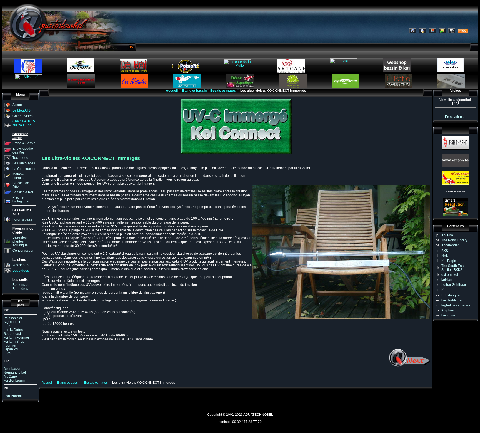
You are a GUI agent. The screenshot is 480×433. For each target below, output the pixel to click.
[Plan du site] (451, 32)
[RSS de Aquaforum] (463, 32)
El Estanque (450, 295)
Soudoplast (12, 334)
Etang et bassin (194, 91)
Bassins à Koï (22, 192)
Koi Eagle (448, 261)
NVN (445, 256)
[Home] (432, 32)
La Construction (24, 169)
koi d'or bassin (14, 380)
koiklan (446, 280)
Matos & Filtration (19, 176)
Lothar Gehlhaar (453, 285)
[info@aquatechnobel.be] (442, 32)
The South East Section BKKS (452, 268)
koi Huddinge (451, 300)
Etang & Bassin (24, 143)
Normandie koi (15, 373)
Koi (443, 290)
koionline (448, 315)
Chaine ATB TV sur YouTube (23, 123)
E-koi (7, 353)
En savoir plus (455, 117)
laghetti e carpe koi (455, 305)
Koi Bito (447, 235)
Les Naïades (13, 330)
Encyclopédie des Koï (22, 150)
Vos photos (20, 265)
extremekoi (449, 275)
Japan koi (11, 349)
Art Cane (10, 376)
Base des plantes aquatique (20, 241)
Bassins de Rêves (20, 185)
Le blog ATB (21, 110)
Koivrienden (450, 245)
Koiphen (447, 310)
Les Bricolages (23, 163)
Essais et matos (223, 91)
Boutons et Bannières (20, 287)
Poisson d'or (13, 318)
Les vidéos (20, 271)
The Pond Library (454, 240)
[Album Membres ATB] (412, 32)
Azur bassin (12, 369)
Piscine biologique (20, 199)
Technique (20, 158)
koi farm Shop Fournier (14, 343)
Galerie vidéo (22, 116)
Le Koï (8, 326)
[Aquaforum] (422, 32)
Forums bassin (23, 219)
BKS (444, 251)
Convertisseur (23, 251)
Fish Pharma (13, 396)
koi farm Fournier (16, 338)
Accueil (18, 105)
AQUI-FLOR (13, 322)
